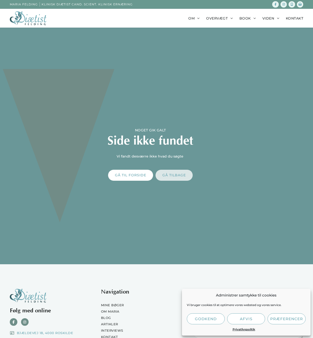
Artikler (109, 324)
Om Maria (110, 311)
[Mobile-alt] (292, 4)
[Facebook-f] (275, 4)
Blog (106, 318)
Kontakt (294, 18)
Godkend (206, 319)
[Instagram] (283, 4)
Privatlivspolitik (244, 329)
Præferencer (286, 319)
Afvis (246, 319)
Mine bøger (112, 305)
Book (245, 18)
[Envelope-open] (300, 4)
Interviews (112, 330)
